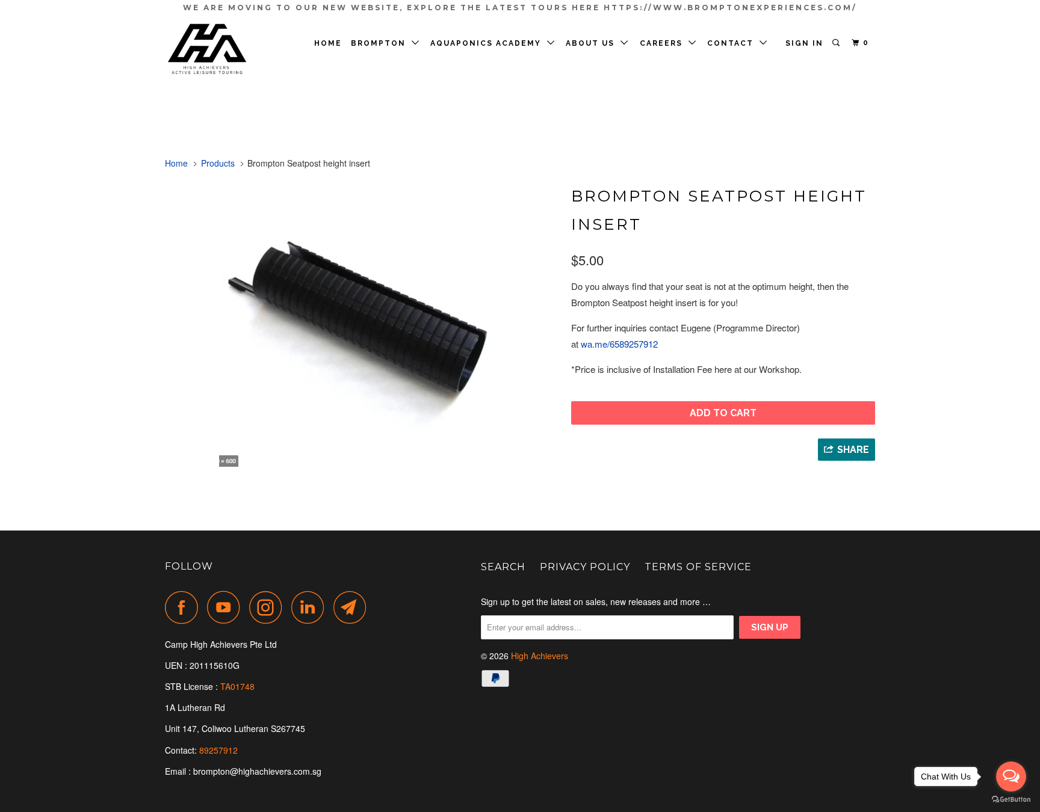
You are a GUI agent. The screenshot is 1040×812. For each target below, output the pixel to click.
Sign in (804, 43)
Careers (664, 43)
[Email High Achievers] (353, 607)
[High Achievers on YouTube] (227, 607)
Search (503, 567)
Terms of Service (698, 567)
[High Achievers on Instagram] (269, 607)
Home (328, 43)
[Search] (837, 43)
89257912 (218, 750)
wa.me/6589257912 (619, 343)
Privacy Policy (585, 567)
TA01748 (238, 686)
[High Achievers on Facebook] (185, 607)
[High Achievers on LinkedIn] (311, 607)
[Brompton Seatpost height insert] (362, 323)
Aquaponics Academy (488, 43)
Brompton (381, 43)
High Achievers (539, 656)
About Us (593, 43)
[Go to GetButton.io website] (1011, 800)
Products (218, 163)
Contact (733, 43)
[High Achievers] (226, 49)
